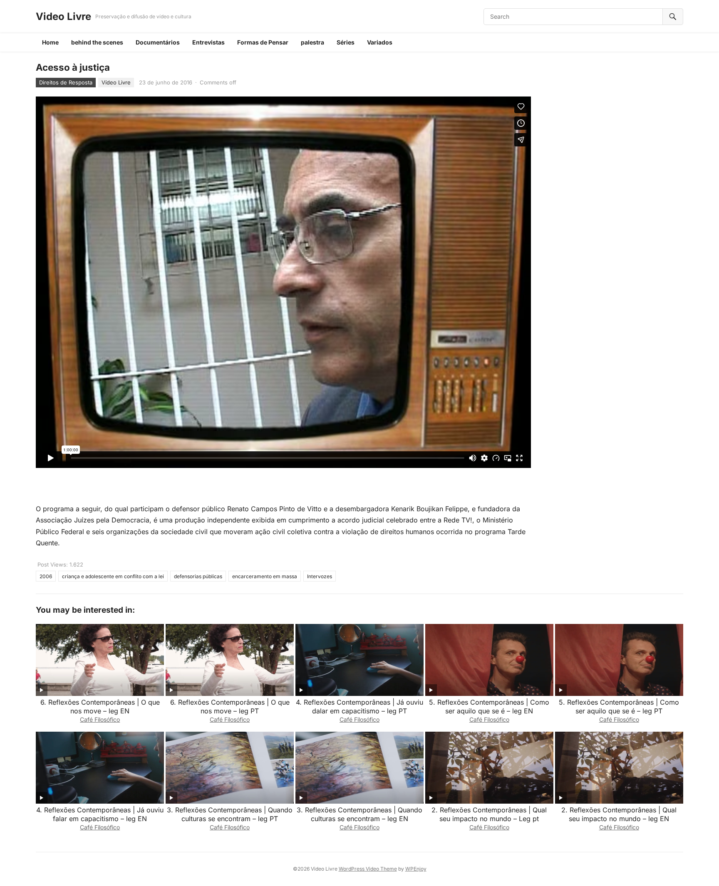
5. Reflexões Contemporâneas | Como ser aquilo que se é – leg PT (619, 706)
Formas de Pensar (262, 42)
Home (50, 42)
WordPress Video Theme (368, 869)
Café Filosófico (100, 719)
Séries (346, 42)
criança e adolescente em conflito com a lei (113, 576)
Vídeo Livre (116, 82)
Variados (379, 42)
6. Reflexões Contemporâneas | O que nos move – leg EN (100, 706)
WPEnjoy (415, 869)
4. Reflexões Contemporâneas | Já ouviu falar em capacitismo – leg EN (100, 814)
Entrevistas (208, 42)
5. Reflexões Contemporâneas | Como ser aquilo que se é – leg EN (489, 706)
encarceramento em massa (264, 576)
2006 (46, 576)
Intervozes (319, 576)
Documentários (158, 42)
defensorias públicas (198, 576)
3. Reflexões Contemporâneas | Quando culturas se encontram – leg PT (230, 814)
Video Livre (63, 16)
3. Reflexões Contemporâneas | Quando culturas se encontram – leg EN (359, 814)
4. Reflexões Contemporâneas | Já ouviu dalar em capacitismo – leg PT (359, 706)
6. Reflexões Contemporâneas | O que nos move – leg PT (230, 706)
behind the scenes (97, 42)
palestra (312, 42)
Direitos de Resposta (65, 82)
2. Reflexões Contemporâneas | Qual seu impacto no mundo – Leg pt (489, 814)
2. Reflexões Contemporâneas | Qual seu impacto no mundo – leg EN (619, 814)
